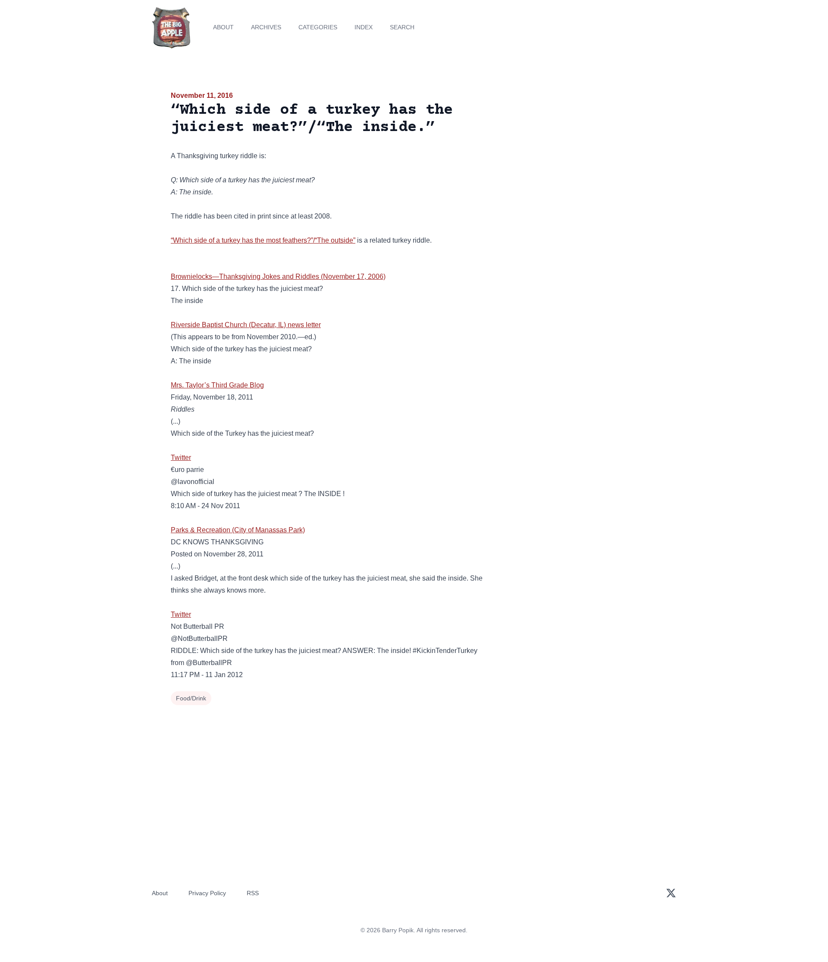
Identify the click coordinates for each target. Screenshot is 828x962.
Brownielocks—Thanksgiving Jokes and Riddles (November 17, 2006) (278, 276)
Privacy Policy (207, 893)
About (223, 27)
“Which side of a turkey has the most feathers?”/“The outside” (263, 240)
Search (402, 27)
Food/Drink (191, 698)
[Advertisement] (579, 157)
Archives (266, 27)
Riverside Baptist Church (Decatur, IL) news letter (246, 324)
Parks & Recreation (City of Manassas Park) (238, 530)
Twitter (181, 457)
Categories (317, 27)
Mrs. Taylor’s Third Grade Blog (217, 385)
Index (363, 27)
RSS (253, 893)
